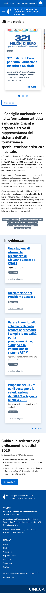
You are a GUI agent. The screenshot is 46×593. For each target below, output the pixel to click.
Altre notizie (9, 102)
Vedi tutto (34, 428)
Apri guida (8, 481)
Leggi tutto (31, 87)
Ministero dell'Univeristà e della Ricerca (23, 3)
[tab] (19, 96)
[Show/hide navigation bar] (3, 11)
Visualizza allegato (15, 279)
